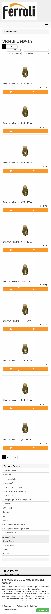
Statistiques (34, 606)
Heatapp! (5, 516)
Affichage (18, 50)
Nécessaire (8, 606)
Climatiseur (6, 475)
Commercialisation (11, 609)
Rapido (5, 520)
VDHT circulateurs (9, 470)
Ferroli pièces (7, 495)
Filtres (5, 549)
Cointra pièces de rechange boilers (15, 528)
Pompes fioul (8, 553)
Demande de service (11, 574)
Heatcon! (5, 512)
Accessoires (7, 504)
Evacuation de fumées (10, 533)
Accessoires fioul (8, 537)
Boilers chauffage (8, 483)
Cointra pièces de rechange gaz (14, 524)
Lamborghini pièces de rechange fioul (16, 499)
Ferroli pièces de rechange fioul (14, 491)
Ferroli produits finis (9, 479)
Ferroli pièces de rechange (12, 487)
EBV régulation (8, 508)
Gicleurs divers (8, 545)
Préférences (21, 606)
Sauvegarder (43, 610)
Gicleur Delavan (9, 541)
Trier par (46, 50)
